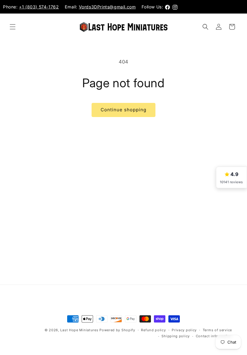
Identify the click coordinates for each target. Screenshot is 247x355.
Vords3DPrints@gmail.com (107, 6)
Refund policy (153, 330)
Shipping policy (175, 336)
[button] (12, 26)
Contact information (214, 336)
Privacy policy (184, 330)
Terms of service (217, 330)
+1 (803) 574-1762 (39, 6)
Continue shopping (123, 110)
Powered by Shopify (117, 330)
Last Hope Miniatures (79, 330)
